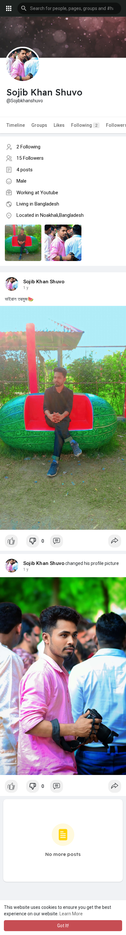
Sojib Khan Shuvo (43, 282)
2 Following (28, 147)
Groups (39, 125)
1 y (25, 288)
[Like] (11, 541)
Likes (59, 125)
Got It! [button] (63, 925)
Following (84, 125)
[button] (69, 8)
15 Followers (30, 158)
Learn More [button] (71, 913)
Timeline (15, 125)
